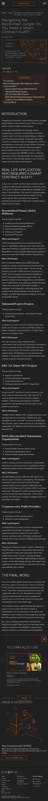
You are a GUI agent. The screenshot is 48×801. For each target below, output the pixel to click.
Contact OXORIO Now (14, 758)
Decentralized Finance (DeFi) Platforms (21, 89)
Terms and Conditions (20, 781)
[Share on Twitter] (13, 72)
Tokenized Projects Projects (16, 91)
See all (24, 698)
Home (4, 13)
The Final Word (9, 102)
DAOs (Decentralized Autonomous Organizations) (25, 97)
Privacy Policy (22, 778)
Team (3, 784)
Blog (10, 13)
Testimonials (6, 780)
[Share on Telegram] (16, 72)
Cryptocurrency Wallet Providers (18, 99)
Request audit (24, 3)
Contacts (5, 787)
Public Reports (6, 789)
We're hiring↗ (6, 793)
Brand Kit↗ (20, 776)
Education (6, 68)
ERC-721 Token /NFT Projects (17, 94)
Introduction (8, 81)
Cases (4, 782)
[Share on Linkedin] (10, 72)
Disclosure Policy (23, 784)
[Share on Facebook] (8, 72)
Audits (4, 778)
